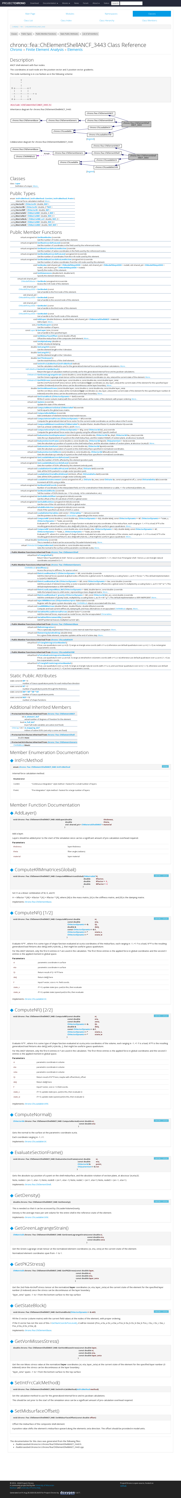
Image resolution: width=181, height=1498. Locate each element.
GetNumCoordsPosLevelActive (51, 248)
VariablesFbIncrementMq (49, 617)
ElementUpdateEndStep (48, 632)
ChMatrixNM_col (36, 219)
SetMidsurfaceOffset (47, 336)
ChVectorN (30, 204)
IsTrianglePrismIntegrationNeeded (54, 663)
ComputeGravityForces (48, 429)
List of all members (90, 34)
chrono (15, 27)
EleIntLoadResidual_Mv (48, 581)
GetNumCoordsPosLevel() (64, 1323)
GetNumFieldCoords (47, 485)
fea (22, 27)
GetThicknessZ (44, 358)
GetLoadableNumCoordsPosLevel (53, 457)
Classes (14, 34)
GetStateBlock (44, 396)
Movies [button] (65, 3)
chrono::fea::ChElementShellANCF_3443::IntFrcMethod (44, 767)
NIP (47, 210)
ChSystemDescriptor (66, 600)
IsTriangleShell (44, 555)
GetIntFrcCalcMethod (47, 369)
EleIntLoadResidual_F (47, 573)
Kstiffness (42, 567)
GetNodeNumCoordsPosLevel (51, 254)
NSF (46, 204)
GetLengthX (43, 347)
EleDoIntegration (45, 627)
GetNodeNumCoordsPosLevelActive (54, 259)
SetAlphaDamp (44, 341)
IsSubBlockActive (45, 507)
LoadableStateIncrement (49, 479)
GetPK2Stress (43, 380)
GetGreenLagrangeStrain (49, 374)
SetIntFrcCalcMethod (47, 363)
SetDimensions (44, 273)
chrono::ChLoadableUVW (63, 652)
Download (34, 3)
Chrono (16, 49)
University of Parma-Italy (30, 1488)
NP (24, 681)
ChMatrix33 (32, 374)
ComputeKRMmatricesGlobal (51, 424)
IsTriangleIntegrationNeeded (51, 642)
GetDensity (42, 540)
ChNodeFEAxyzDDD (71, 265)
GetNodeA (42, 289)
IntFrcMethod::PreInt (63, 198)
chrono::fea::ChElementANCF (61, 713)
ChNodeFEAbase (28, 281)
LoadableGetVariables (47, 513)
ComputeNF (43, 518)
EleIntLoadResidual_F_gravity (51, 595)
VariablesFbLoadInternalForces (52, 611)
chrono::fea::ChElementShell (64, 552)
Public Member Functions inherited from (44, 552)
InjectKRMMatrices (46, 600)
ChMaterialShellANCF (99, 319)
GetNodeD (42, 313)
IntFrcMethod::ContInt (42, 198)
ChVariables (75, 513)
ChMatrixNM (33, 213)
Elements (75, 49)
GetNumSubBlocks (46, 490)
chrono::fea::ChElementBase (64, 624)
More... (36, 186)
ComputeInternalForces (48, 418)
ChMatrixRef (67, 407)
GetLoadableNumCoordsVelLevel (52, 463)
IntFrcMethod (22, 198)
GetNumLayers (44, 324)
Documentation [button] (50, 3)
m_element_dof (31, 716)
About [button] (95, 3)
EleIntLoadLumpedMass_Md (50, 589)
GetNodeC (42, 305)
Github (123, 1485)
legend (90, 138)
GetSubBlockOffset (46, 496)
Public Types (26, 34)
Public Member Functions (46, 34)
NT (24, 686)
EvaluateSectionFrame (48, 441)
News (76, 3)
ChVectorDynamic (60, 396)
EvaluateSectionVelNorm (49, 452)
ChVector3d (94, 429)
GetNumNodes (44, 237)
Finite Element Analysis (45, 49)
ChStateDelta (89, 474)
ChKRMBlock (30, 567)
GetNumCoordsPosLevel (48, 243)
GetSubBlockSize (45, 502)
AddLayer (41, 319)
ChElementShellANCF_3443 (35, 27)
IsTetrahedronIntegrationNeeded (53, 655)
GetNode (41, 281)
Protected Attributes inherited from (43, 713)
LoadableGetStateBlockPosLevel (52, 468)
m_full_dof (29, 722)
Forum (85, 3)
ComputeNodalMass (47, 413)
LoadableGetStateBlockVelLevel (52, 474)
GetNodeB (42, 297)
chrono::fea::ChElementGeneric (66, 564)
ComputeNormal (45, 545)
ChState (87, 468)
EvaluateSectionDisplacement (51, 435)
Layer (17, 183)
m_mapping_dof (32, 728)
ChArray (15, 728)
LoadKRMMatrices (45, 606)
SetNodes (42, 265)
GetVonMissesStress (47, 388)
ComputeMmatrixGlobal (48, 407)
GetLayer (41, 330)
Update (41, 402)
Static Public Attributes (69, 34)
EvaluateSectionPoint (47, 446)
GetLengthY (43, 352)
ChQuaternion (113, 441)
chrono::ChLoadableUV (62, 639)
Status (106, 3)
